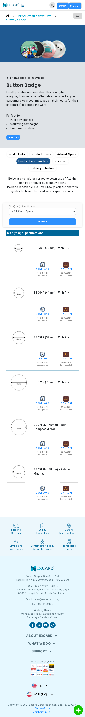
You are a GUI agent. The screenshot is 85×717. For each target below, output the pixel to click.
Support (39, 651)
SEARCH (42, 221)
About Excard (39, 636)
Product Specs (41, 154)
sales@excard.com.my (46, 599)
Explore (13, 137)
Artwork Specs (66, 154)
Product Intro (17, 154)
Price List (60, 161)
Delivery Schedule (42, 168)
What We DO (39, 643)
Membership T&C (42, 711)
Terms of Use (42, 708)
